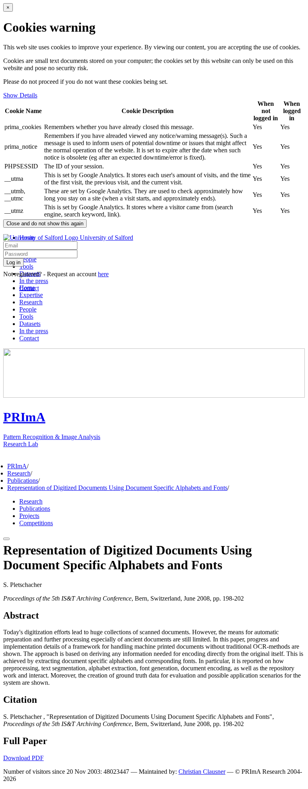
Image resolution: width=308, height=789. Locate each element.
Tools (26, 266)
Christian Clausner (201, 771)
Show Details (20, 95)
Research (31, 302)
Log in (13, 262)
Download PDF (23, 758)
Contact (29, 338)
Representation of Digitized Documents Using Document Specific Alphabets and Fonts (117, 487)
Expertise (31, 294)
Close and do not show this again (44, 224)
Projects (29, 515)
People (27, 259)
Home (27, 287)
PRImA (17, 466)
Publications (22, 480)
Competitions (36, 523)
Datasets (30, 323)
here (103, 274)
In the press (33, 280)
